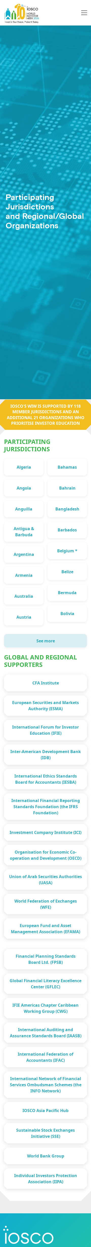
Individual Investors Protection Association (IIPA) (45, 1178)
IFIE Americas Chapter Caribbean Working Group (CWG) (45, 1008)
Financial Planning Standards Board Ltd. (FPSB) (46, 959)
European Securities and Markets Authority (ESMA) (45, 706)
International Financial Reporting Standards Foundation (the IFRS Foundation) (45, 807)
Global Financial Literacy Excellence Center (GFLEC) (45, 984)
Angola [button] (24, 488)
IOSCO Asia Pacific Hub (45, 1110)
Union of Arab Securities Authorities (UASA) (45, 880)
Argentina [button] (24, 554)
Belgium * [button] (67, 551)
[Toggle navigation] (84, 13)
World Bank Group (45, 1156)
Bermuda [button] (67, 592)
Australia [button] (23, 596)
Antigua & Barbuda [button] (24, 532)
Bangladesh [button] (67, 509)
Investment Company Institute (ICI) (45, 832)
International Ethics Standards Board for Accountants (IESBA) (45, 779)
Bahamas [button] (67, 467)
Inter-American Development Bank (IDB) (45, 754)
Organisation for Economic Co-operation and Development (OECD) (45, 855)
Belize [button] (67, 572)
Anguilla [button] (23, 509)
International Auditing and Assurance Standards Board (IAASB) (45, 1033)
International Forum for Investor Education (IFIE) (45, 730)
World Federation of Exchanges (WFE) (45, 904)
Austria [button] (23, 617)
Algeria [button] (24, 467)
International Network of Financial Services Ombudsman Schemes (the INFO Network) (45, 1085)
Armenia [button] (24, 575)
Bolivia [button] (67, 613)
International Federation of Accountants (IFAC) (45, 1057)
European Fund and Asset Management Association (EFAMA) (45, 928)
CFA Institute (45, 683)
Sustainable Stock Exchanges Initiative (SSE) (45, 1133)
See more (45, 641)
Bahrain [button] (67, 488)
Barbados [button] (67, 530)
